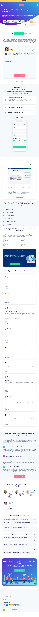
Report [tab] (21, 241)
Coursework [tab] (22, 240)
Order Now (19, 33)
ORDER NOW (20, 75)
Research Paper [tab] (23, 239)
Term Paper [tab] (6, 240)
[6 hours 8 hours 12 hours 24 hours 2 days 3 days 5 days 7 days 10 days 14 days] (19, 136)
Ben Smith (32, 490)
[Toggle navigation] (38, 5)
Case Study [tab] (6, 244)
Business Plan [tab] (22, 244)
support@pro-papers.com (7, 597)
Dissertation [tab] (6, 241)
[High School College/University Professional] (19, 133)
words (21, 143)
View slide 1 (16, 81)
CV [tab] (21, 245)
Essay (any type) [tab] (6, 239)
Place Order (22, 5)
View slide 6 (22, 81)
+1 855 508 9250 (7, 596)
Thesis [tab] (5, 243)
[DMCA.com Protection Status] (14, 610)
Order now (20, 570)
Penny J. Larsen (9, 491)
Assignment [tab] (22, 243)
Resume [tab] (5, 245)
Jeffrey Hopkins (9, 503)
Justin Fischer (20, 491)
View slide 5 (21, 81)
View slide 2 (17, 81)
